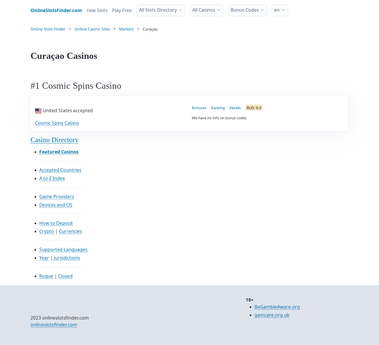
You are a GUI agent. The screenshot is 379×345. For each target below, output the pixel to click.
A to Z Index (52, 178)
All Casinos (203, 10)
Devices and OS (55, 205)
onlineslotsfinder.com (53, 325)
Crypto (46, 231)
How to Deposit (56, 223)
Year (44, 258)
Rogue (46, 276)
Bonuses (199, 107)
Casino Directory (54, 140)
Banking (218, 107)
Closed (65, 276)
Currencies (70, 231)
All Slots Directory (158, 10)
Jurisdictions (67, 258)
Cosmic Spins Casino (57, 123)
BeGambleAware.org (277, 307)
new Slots (97, 10)
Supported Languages (63, 249)
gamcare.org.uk (271, 315)
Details (235, 107)
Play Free (122, 10)
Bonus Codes (245, 10)
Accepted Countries (60, 170)
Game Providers (56, 196)
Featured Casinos (59, 152)
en (277, 10)
